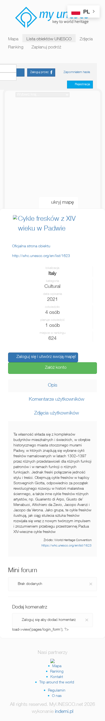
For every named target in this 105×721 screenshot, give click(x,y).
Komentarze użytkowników (54, 399)
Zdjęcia (86, 39)
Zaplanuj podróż (46, 47)
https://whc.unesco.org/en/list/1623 (66, 545)
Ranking (15, 47)
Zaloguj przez (40, 72)
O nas (57, 696)
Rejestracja (81, 84)
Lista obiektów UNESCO (49, 39)
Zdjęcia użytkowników (54, 413)
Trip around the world (56, 682)
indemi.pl (64, 711)
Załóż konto (54, 368)
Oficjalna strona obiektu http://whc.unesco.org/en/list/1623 (41, 251)
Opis (52, 385)
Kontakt (56, 677)
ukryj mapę (60, 202)
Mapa (13, 39)
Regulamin (56, 691)
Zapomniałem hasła (77, 72)
